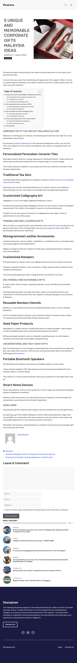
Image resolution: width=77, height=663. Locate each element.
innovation (20, 353)
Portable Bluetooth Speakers (19, 121)
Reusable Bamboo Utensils (18, 114)
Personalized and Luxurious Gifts (19, 104)
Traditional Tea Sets (16, 99)
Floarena (8, 4)
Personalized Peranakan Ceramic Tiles (22, 97)
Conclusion (10, 126)
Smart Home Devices (17, 123)
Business (8, 58)
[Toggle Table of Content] (39, 91)
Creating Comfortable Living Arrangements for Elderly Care (29, 457)
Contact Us (10, 624)
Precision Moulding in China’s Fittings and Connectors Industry (30, 454)
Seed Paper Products (16, 116)
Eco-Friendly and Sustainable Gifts (19, 111)
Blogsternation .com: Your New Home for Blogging (31, 580)
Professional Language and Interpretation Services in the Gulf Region (39, 551)
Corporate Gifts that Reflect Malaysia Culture (23, 95)
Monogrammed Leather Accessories (21, 106)
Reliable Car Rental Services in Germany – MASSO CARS (33, 541)
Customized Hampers (16, 109)
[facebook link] (32, 632)
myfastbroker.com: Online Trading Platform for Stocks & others (37, 570)
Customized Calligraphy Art (19, 102)
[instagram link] (23, 632)
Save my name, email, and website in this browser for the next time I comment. (36, 510)
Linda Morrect (8, 55)
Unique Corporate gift (23, 143)
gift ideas (56, 228)
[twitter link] (28, 632)
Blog (60, 647)
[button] (65, 5)
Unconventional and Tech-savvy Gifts (20, 119)
